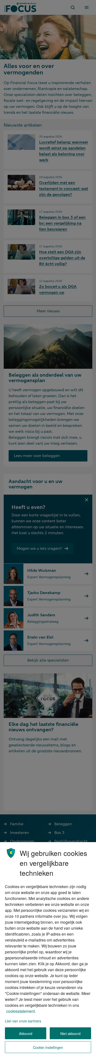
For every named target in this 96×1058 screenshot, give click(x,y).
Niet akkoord (70, 1033)
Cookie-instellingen (48, 1047)
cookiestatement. (21, 1011)
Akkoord (25, 1033)
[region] (48, 950)
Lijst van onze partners (23, 1020)
